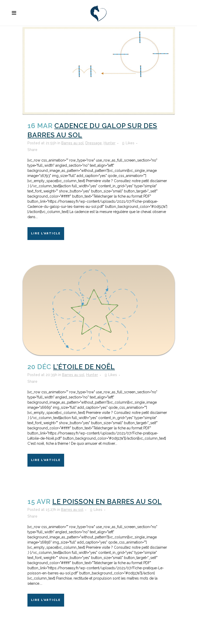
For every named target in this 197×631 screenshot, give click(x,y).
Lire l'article (46, 233)
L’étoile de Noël (84, 367)
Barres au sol (72, 143)
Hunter (109, 143)
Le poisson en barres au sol (107, 501)
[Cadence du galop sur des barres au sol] (98, 70)
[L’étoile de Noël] (98, 310)
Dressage (93, 143)
